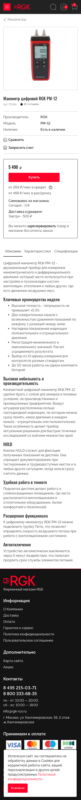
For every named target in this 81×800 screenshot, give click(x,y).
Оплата (9, 622)
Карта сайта (13, 661)
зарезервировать (41, 226)
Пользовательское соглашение (28, 640)
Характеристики (37, 251)
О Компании (13, 609)
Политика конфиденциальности (28, 634)
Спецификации (66, 251)
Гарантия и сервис (18, 628)
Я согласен (18, 788)
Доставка (11, 615)
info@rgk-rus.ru (15, 711)
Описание (13, 251)
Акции (8, 667)
